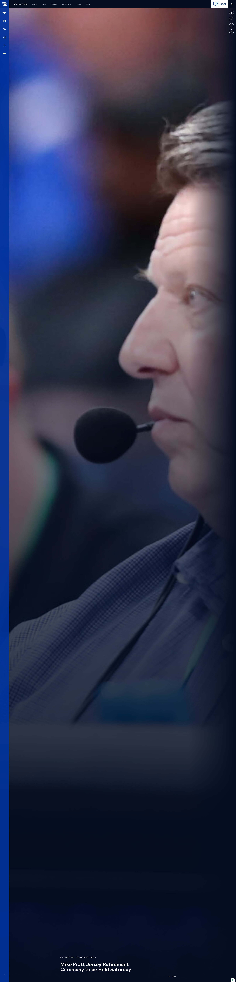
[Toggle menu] (4, 975)
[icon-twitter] (231, 19)
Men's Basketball (20, 4)
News (44, 4)
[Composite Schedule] (4, 21)
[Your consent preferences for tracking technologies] (233, 980)
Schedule (54, 4)
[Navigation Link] (4, 13)
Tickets (78, 4)
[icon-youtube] (231, 31)
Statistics (65, 4)
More (88, 4)
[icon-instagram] (231, 25)
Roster (34, 4)
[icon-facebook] (231, 13)
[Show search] (232, 4)
